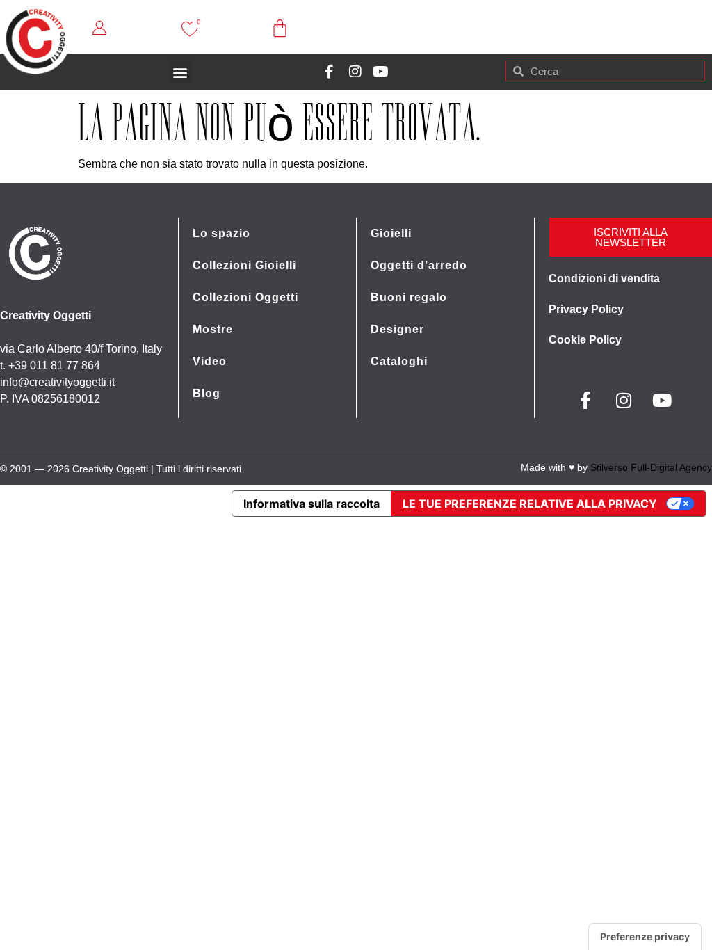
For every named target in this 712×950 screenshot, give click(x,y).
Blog (206, 393)
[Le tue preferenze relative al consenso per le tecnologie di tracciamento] (645, 937)
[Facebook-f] (329, 72)
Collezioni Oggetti (245, 297)
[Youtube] (381, 72)
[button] (180, 72)
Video (210, 361)
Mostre (213, 329)
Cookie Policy (585, 340)
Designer (397, 329)
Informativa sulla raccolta (311, 503)
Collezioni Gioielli (244, 265)
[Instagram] (355, 72)
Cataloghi (399, 361)
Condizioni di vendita (604, 278)
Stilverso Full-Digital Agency (651, 467)
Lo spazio (221, 233)
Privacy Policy (586, 309)
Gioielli (391, 233)
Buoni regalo (409, 297)
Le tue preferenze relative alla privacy (530, 503)
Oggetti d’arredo (419, 265)
